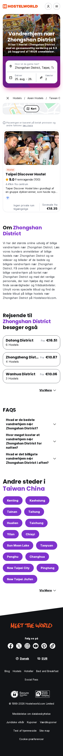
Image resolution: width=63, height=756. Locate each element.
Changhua (37, 556)
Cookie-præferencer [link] (31, 739)
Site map (44, 730)
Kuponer (32, 722)
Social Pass (31, 679)
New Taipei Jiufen (20, 579)
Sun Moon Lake (18, 545)
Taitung (34, 511)
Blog (7, 671)
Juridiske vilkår (15, 722)
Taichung (36, 523)
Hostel (10, 169)
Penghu (12, 556)
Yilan (11, 534)
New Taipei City (18, 568)
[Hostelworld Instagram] (27, 646)
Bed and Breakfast (47, 671)
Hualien (12, 523)
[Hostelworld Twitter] (19, 646)
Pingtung (47, 568)
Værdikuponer (48, 722)
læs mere (28, 125)
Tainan (12, 511)
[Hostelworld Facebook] (10, 646)
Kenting (12, 500)
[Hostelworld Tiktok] (52, 646)
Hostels (17, 671)
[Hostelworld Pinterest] (44, 646)
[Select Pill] (48, 6)
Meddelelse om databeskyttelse (31, 713)
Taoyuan (46, 545)
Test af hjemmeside (25, 730)
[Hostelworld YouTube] (35, 646)
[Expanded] (8, 98)
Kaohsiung (37, 500)
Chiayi (30, 534)
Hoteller (28, 671)
